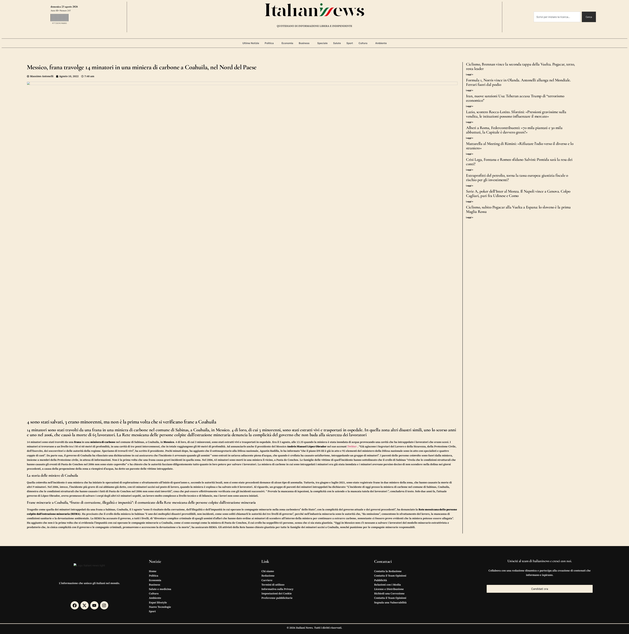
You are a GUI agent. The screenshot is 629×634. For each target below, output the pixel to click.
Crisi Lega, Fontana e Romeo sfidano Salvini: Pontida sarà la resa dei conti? (519, 161)
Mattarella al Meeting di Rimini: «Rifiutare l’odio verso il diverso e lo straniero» (519, 145)
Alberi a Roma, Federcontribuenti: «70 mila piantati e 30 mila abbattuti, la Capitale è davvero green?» (514, 130)
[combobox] (557, 17)
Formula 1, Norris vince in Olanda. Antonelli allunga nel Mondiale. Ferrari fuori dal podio (518, 82)
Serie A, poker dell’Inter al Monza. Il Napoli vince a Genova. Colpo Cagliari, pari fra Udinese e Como (518, 193)
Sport (349, 43)
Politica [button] (269, 43)
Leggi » (469, 74)
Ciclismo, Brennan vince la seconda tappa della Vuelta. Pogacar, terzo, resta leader (520, 66)
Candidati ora (539, 588)
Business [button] (304, 43)
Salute (337, 43)
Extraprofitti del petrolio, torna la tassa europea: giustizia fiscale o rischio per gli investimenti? (517, 177)
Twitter (352, 446)
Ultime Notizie (250, 43)
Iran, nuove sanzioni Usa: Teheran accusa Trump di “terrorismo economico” (515, 98)
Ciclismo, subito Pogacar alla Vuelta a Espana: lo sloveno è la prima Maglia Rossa (518, 209)
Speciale (322, 43)
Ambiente (381, 43)
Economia (287, 43)
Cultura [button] (363, 43)
